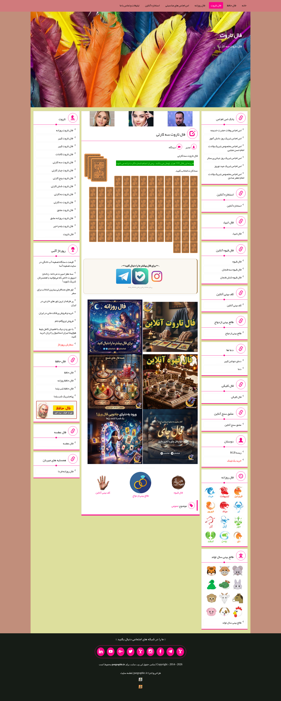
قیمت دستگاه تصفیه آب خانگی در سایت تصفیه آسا (57, 263)
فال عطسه (68, 443)
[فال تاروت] (170, 327)
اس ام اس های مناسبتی (177, 5)
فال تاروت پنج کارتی (63, 178)
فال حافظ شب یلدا (64, 388)
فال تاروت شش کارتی (62, 186)
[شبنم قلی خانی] (102, 119)
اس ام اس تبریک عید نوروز (227, 166)
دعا (239, 369)
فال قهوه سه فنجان (231, 269)
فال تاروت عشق (65, 210)
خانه (244, 5)
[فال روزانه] (115, 327)
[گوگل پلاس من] (120, 651)
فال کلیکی (236, 397)
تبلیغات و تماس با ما (129, 5)
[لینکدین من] (101, 651)
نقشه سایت (126, 673)
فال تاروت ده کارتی (63, 202)
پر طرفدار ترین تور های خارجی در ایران (58, 303)
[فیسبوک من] (160, 651)
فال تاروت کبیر (65, 138)
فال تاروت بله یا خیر (63, 226)
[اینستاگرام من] (150, 651)
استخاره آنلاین (152, 5)
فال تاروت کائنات (64, 154)
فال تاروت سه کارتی (170, 134)
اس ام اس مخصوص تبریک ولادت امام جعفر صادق (226, 175)
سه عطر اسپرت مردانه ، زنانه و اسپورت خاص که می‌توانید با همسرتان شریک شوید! (56, 277)
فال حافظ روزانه (65, 380)
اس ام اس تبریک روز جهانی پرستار (224, 158)
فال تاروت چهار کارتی (62, 170)
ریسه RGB (235, 452)
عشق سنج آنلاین (233, 424)
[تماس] (140, 651)
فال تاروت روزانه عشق (61, 218)
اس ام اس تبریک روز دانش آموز (225, 138)
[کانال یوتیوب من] (111, 651)
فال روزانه (200, 5)
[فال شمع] (115, 382)
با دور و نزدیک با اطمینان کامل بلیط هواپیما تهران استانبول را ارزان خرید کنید (57, 332)
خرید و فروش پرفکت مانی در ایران (56, 313)
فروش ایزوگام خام (64, 321)
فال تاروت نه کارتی (63, 194)
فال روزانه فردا (65, 471)
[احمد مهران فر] (180, 119)
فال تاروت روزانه (64, 130)
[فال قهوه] (170, 382)
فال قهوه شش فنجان (230, 277)
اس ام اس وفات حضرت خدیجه (225, 130)
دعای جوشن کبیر (232, 361)
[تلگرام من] (170, 651)
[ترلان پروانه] (141, 119)
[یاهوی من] (180, 651)
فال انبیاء (236, 233)
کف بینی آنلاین (234, 305)
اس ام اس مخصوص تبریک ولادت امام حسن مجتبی (226, 148)
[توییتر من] (130, 651)
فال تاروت (216, 5)
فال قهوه (236, 261)
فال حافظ (231, 5)
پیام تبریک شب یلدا (63, 396)
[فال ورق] (115, 437)
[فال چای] (170, 437)
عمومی (174, 506)
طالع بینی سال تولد (231, 622)
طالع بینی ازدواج (233, 333)
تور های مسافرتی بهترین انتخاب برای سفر (56, 291)
